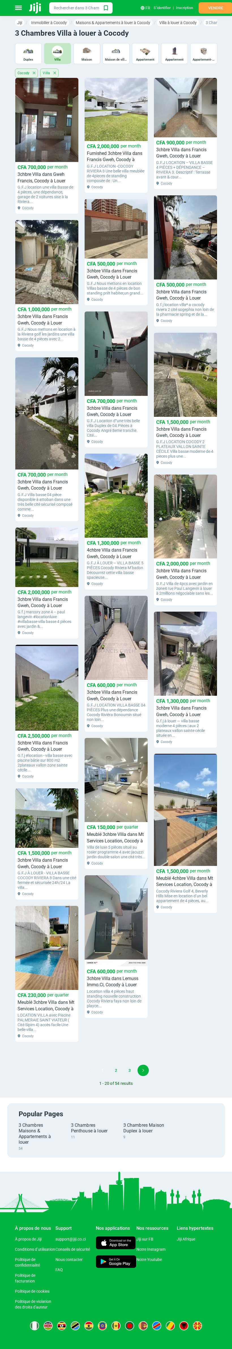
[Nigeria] (34, 1325)
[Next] (143, 1070)
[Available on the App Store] (116, 1243)
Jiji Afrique (186, 1239)
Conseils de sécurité (72, 1249)
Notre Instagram (151, 1249)
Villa (47, 73)
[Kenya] (48, 1325)
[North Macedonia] (197, 1325)
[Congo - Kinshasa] (156, 1325)
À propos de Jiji (28, 1239)
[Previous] (88, 1070)
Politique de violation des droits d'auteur (33, 1304)
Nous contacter (69, 1259)
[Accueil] (35, 8)
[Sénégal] (116, 1325)
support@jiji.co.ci (70, 1239)
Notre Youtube (149, 1259)
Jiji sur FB (144, 1239)
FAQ (59, 1269)
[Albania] (183, 1325)
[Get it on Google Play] (116, 1262)
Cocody (24, 73)
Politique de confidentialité (27, 1262)
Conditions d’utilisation (35, 1249)
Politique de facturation (25, 1278)
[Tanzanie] (75, 1325)
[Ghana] (88, 1325)
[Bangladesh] (129, 1325)
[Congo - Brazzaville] (170, 1325)
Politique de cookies (32, 1291)
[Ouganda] (61, 1325)
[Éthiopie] (102, 1325)
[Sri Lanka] (143, 1325)
